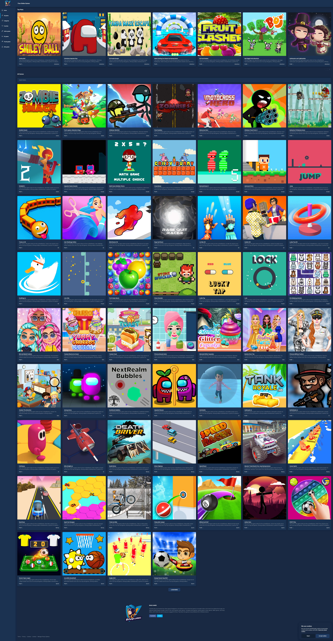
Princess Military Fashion (297, 354)
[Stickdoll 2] (39, 161)
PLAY (20, 64)
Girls (58, 359)
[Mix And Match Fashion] (39, 329)
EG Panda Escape (114, 58)
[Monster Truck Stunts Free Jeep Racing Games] (264, 442)
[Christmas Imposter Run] (84, 34)
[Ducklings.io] (39, 274)
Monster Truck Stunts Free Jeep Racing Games (257, 466)
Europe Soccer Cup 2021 (161, 578)
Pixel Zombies (158, 130)
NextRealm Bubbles (114, 410)
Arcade (102, 191)
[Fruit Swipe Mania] (129, 274)
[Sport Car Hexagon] (84, 497)
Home (5, 10)
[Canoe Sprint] (309, 442)
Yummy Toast (113, 354)
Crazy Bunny (157, 186)
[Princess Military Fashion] (309, 329)
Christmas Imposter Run (70, 58)
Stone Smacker (158, 298)
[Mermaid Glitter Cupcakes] (219, 329)
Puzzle (102, 303)
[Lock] (264, 274)
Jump (291, 186)
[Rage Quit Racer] (174, 217)
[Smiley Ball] (39, 34)
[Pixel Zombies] (174, 106)
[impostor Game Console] (84, 161)
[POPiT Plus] (309, 497)
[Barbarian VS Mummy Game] (309, 106)
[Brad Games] (8, 3)
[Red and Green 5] (219, 161)
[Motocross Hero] (219, 106)
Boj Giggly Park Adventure (252, 58)
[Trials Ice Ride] (129, 497)
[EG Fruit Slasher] (219, 34)
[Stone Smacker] (174, 274)
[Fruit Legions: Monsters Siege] (84, 106)
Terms (19, 636)
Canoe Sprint (293, 466)
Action (57, 135)
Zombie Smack (23, 130)
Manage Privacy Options (43, 636)
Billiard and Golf (203, 522)
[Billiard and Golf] (219, 497)
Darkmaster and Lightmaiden (298, 58)
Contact (34, 636)
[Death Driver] (129, 442)
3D (58, 247)
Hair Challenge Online (70, 242)
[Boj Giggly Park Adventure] (264, 34)
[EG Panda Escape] (129, 34)
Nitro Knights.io (68, 466)
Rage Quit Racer (158, 242)
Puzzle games (7, 41)
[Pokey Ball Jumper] (174, 497)
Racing (147, 471)
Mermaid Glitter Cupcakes (206, 354)
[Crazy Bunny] (174, 161)
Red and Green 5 (204, 186)
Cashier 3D (248, 242)
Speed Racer (202, 466)
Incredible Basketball (70, 578)
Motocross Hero (203, 130)
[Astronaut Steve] (264, 161)
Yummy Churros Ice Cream (71, 354)
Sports (192, 527)
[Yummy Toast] (129, 329)
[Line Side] (84, 274)
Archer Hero (248, 522)
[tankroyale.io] (264, 385)
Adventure (56, 64)
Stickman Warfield (114, 130)
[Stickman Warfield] (129, 106)
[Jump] (309, 161)
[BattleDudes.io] (309, 385)
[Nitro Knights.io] (84, 442)
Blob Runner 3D (113, 242)
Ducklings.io (22, 298)
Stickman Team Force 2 (251, 130)
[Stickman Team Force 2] (264, 106)
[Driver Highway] (174, 442)
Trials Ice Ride (113, 522)
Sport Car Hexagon (69, 522)
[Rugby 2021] (129, 553)
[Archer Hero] (264, 497)
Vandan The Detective (25, 410)
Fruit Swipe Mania (114, 298)
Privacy (24, 636)
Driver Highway (158, 466)
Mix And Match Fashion (25, 354)
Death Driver (112, 466)
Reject (308, 636)
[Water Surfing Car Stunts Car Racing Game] (174, 34)
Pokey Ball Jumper (159, 522)
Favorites (6, 26)
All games (6, 15)
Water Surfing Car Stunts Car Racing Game (166, 58)
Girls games (6, 47)
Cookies (29, 636)
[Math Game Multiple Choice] (129, 161)
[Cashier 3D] (264, 217)
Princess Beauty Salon (160, 354)
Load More (174, 589)
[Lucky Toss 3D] (309, 217)
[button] (326, 69)
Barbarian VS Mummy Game (297, 130)
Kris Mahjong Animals (296, 298)
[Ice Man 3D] (219, 217)
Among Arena (68, 410)
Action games (7, 31)
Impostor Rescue (159, 410)
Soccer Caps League (24, 578)
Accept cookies (322, 636)
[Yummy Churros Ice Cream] (84, 329)
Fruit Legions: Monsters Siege (72, 130)
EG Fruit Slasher (203, 58)
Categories (6, 20)
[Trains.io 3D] (39, 217)
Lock (246, 298)
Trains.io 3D (22, 242)
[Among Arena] (84, 385)
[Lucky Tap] (219, 274)
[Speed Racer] (219, 442)
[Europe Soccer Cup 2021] (174, 553)
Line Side (66, 298)
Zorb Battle (202, 410)
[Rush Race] (39, 497)
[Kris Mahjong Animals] (309, 274)
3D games (6, 36)
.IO (103, 415)
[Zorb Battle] (219, 385)
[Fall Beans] (39, 442)
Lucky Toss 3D (293, 242)
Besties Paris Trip (249, 354)
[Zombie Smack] (39, 106)
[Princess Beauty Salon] (174, 329)
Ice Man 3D (202, 242)
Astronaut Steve (249, 186)
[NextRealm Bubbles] (129, 385)
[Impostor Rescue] (174, 385)
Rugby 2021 (112, 578)
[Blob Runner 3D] (129, 217)
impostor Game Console (70, 186)
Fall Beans (22, 466)
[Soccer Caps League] (39, 553)
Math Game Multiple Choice (117, 186)
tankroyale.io (248, 410)
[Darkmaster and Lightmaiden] (309, 34)
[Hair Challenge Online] (84, 217)
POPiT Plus (293, 522)
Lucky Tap (202, 298)
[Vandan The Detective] (39, 385)
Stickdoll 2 (22, 186)
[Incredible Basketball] (84, 553)
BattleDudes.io (294, 410)
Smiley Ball (22, 58)
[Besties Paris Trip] (264, 329)
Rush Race (22, 522)
